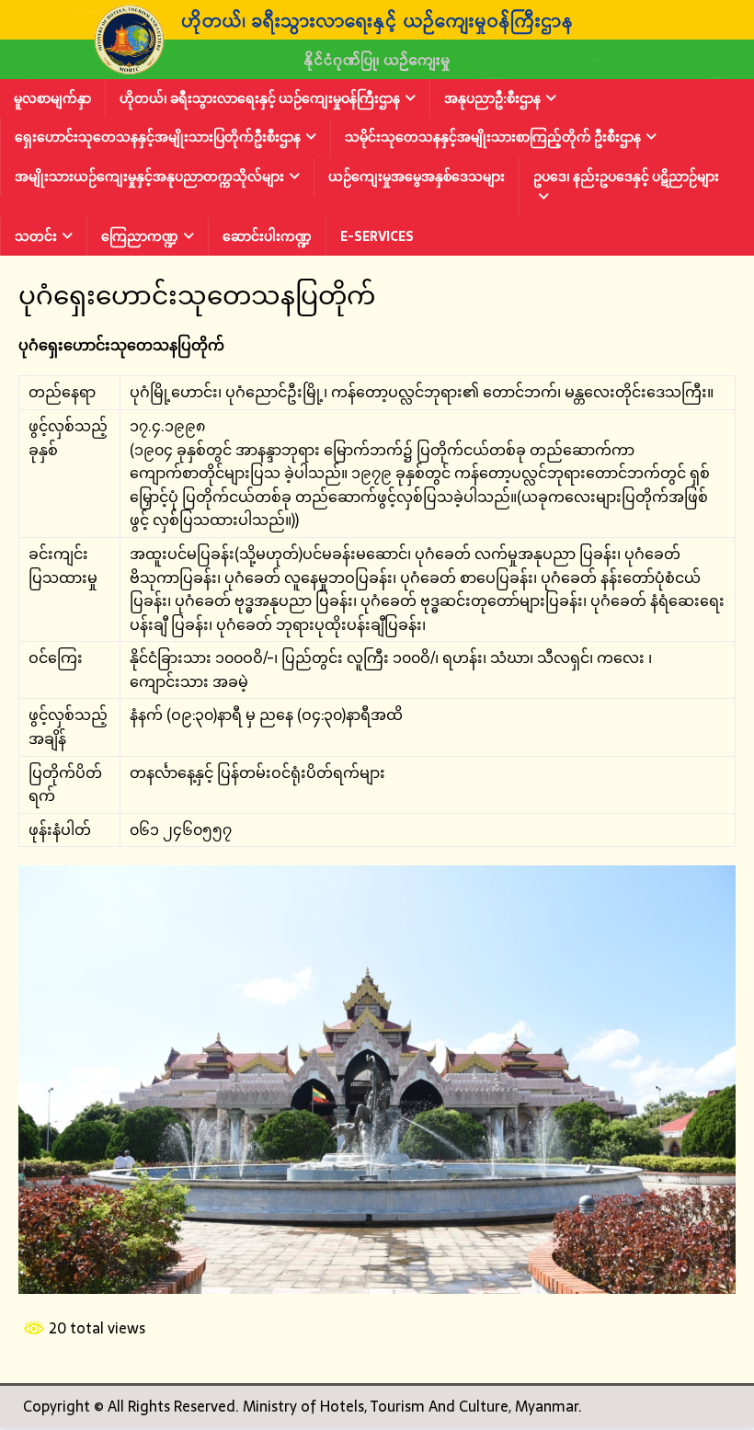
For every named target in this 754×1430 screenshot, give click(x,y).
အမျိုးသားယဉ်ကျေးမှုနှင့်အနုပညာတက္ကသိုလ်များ (149, 176)
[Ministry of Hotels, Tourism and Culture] (377, 66)
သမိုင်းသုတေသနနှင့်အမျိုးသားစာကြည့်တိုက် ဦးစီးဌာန (493, 137)
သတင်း (36, 236)
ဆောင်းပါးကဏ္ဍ (267, 236)
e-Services (377, 236)
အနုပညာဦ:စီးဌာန (492, 98)
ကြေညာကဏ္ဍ (139, 236)
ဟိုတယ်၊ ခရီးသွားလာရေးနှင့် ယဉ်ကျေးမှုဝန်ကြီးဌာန (260, 98)
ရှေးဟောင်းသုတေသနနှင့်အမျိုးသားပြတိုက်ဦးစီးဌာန (158, 137)
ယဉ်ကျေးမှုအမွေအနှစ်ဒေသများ (416, 176)
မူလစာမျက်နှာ (52, 98)
